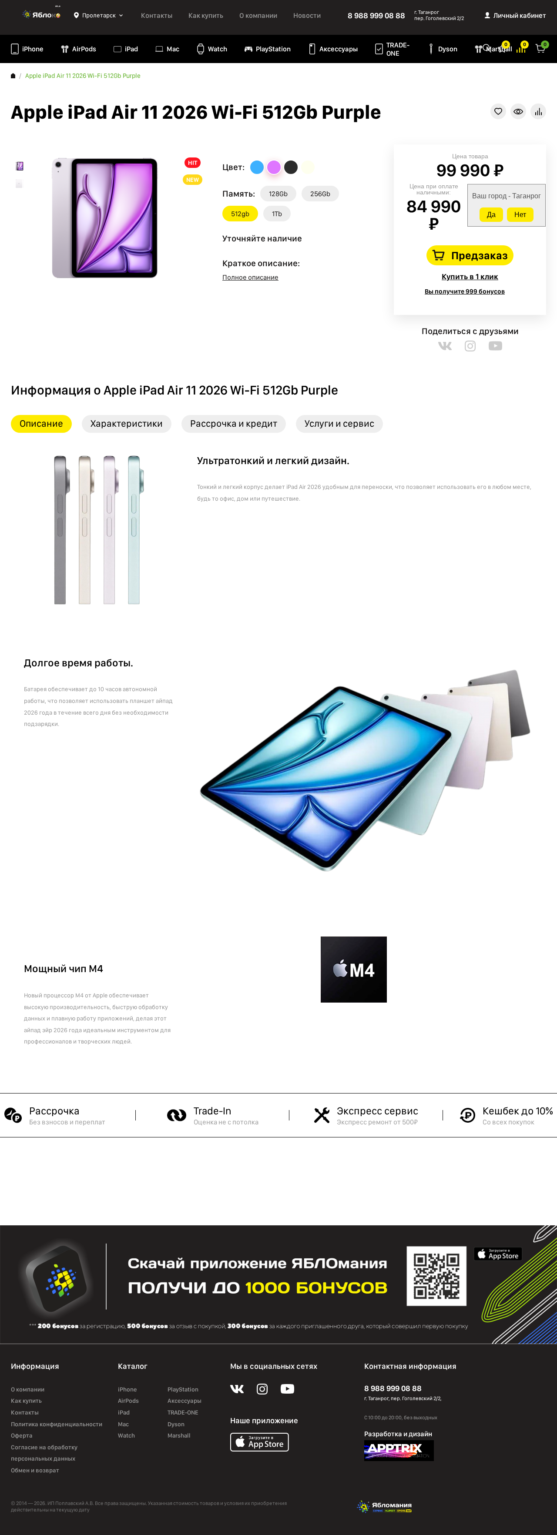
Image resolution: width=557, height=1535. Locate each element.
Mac (173, 49)
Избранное (502, 47)
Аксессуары (338, 49)
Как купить (205, 15)
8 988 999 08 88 (376, 15)
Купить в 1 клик (470, 276)
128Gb (278, 194)
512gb (240, 214)
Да (491, 214)
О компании (258, 15)
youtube (495, 346)
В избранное (498, 111)
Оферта (22, 1435)
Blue (257, 167)
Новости (307, 15)
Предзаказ (479, 255)
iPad (131, 49)
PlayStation (273, 49)
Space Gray (291, 167)
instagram (470, 346)
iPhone (33, 49)
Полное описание (250, 277)
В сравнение (538, 111)
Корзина (540, 47)
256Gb (320, 194)
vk (445, 346)
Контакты (156, 15)
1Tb (277, 214)
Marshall (179, 1435)
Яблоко (42, 15)
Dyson (447, 49)
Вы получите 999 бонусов (465, 291)
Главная (13, 75)
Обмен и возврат (35, 1470)
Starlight (307, 167)
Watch (217, 49)
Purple (274, 167)
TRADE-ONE (397, 49)
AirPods (84, 49)
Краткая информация (518, 111)
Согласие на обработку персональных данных (44, 1453)
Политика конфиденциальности (56, 1424)
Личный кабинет (519, 15)
